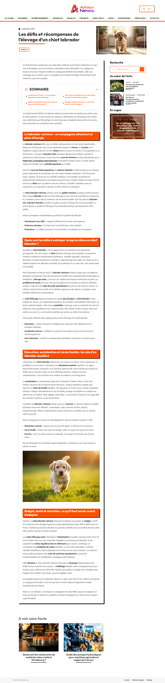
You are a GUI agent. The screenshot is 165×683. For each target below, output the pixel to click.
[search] (144, 9)
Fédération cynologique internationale (40, 160)
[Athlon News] (82, 9)
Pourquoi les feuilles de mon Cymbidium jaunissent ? (134, 86)
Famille (24, 49)
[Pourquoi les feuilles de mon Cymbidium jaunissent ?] (117, 86)
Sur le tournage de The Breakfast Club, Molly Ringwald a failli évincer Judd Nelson (127, 127)
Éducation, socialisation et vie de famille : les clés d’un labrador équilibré (80, 96)
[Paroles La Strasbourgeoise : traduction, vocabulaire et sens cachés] (117, 99)
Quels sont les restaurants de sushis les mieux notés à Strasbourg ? (39, 657)
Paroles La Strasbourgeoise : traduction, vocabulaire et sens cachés (135, 100)
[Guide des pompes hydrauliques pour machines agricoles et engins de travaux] (83, 637)
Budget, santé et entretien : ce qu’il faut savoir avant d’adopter (80, 103)
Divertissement (130, 95)
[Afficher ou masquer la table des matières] (73, 89)
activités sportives (53, 164)
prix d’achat (68, 298)
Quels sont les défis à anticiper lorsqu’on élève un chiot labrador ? (42, 103)
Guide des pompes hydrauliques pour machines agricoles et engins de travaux (83, 657)
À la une (128, 82)
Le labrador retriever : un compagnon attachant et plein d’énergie (42, 96)
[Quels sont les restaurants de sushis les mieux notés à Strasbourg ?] (39, 637)
